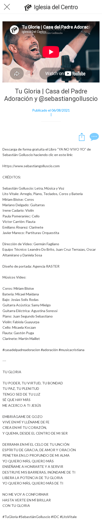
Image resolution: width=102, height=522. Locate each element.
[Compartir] (82, 137)
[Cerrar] (7, 7)
